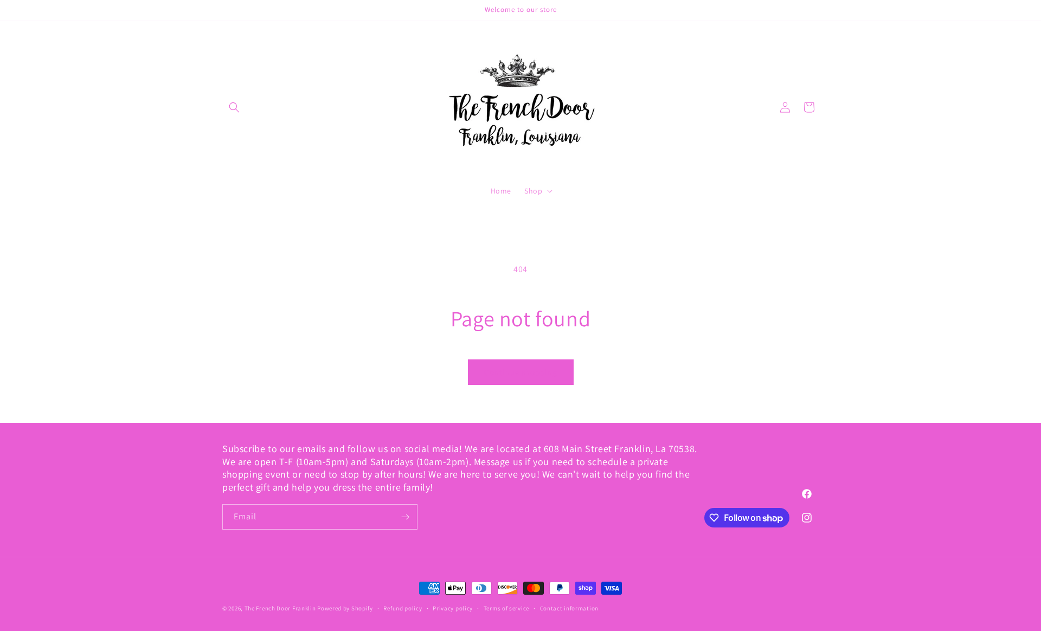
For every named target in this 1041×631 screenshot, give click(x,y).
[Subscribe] (405, 517)
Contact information (569, 608)
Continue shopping (520, 372)
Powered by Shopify (345, 608)
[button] (234, 107)
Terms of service (506, 608)
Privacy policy (453, 608)
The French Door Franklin (280, 608)
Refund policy (402, 608)
